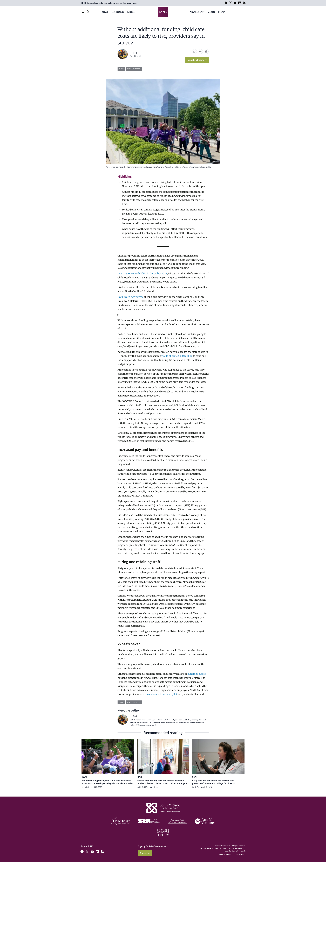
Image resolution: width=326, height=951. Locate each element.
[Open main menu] (82, 11)
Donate (211, 11)
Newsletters (196, 11)
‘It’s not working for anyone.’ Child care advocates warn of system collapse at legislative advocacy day (107, 782)
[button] (200, 51)
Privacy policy (240, 854)
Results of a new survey (130, 296)
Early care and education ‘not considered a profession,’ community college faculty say (213, 782)
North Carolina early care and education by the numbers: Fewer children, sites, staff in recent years (163, 782)
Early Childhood (133, 69)
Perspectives (117, 11)
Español (131, 11)
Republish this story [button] (197, 59)
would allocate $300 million (177, 355)
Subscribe (145, 852)
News (105, 11)
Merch (221, 11)
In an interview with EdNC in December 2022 (142, 273)
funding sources (197, 673)
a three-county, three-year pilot (160, 694)
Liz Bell (133, 53)
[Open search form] (88, 11)
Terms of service (225, 854)
